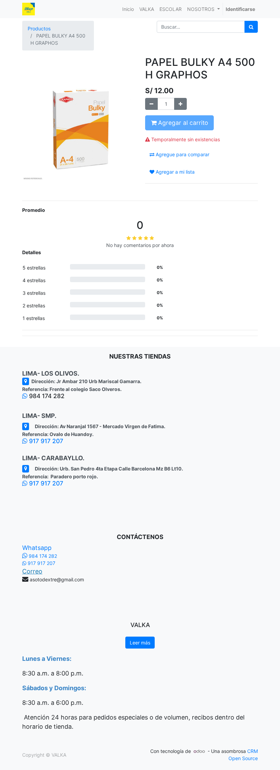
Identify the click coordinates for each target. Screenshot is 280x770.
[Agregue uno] (180, 104)
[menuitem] (128, 9)
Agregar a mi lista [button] (174, 172)
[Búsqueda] (251, 27)
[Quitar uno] (151, 104)
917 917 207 (45, 441)
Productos (39, 28)
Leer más (140, 642)
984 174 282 (42, 556)
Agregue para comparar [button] (181, 154)
